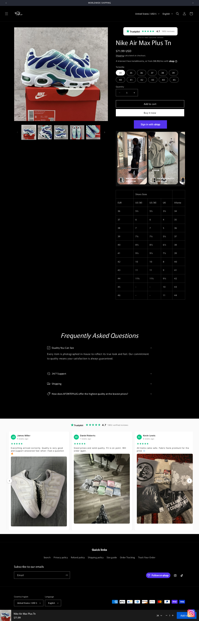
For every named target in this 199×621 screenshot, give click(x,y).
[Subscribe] (66, 575)
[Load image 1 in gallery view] (29, 132)
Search (47, 557)
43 (152, 79)
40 (120, 79)
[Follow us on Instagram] (191, 613)
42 (142, 79)
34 (120, 72)
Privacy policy (61, 557)
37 (152, 72)
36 (141, 72)
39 (173, 72)
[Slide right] (104, 132)
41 (131, 79)
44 (163, 79)
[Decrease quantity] (166, 615)
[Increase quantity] (172, 615)
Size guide (112, 557)
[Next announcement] (193, 3)
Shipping (120, 55)
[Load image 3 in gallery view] (61, 132)
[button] (6, 13)
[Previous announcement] (6, 3)
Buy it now (150, 112)
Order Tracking (127, 557)
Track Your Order (146, 557)
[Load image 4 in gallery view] (77, 132)
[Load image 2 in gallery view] (45, 132)
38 (162, 72)
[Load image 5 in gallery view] (93, 132)
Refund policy (78, 557)
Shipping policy (96, 557)
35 (131, 72)
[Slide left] (17, 132)
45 (174, 79)
